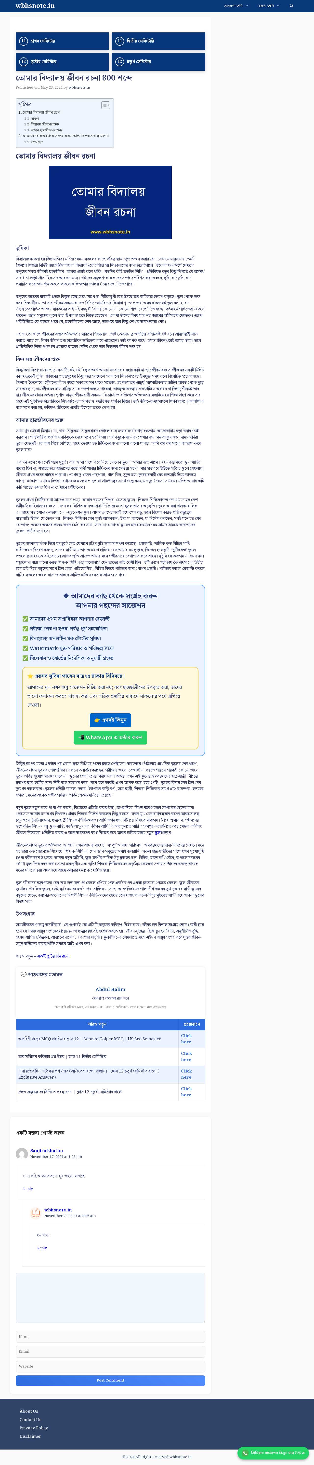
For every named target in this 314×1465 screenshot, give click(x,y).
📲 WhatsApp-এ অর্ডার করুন (110, 738)
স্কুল (157, 832)
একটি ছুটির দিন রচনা (53, 956)
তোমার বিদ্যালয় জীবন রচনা (41, 113)
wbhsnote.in (35, 6)
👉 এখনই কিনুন (110, 720)
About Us (29, 1411)
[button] (291, 6)
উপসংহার (37, 142)
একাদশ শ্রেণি (233, 6)
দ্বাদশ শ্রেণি (266, 6)
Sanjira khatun (46, 1150)
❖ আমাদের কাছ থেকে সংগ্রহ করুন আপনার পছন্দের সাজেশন (66, 136)
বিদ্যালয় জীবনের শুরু (45, 124)
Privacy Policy (34, 1428)
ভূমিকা (35, 119)
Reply (28, 1189)
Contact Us (30, 1419)
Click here (186, 1039)
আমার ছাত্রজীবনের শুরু (46, 130)
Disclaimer (30, 1436)
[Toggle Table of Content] (103, 105)
